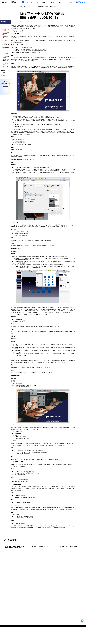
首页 (21, 6)
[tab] (5, 25)
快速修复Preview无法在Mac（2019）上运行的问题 (5, 48)
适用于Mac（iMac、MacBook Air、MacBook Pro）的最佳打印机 (5, 38)
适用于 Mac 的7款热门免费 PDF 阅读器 (5, 33)
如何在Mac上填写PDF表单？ (5, 67)
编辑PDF (26, 6)
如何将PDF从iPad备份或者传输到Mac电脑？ (5, 29)
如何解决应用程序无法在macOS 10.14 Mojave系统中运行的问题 (5, 44)
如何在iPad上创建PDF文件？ (5, 64)
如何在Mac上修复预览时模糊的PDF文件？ (5, 60)
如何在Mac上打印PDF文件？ (5, 52)
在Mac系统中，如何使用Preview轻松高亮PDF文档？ (5, 56)
